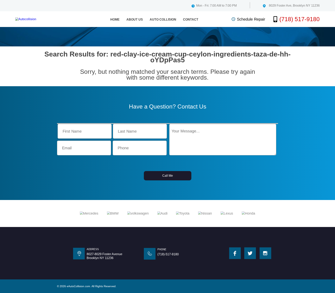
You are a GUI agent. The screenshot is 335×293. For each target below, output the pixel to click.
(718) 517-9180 (299, 19)
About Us (134, 19)
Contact (190, 19)
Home (115, 19)
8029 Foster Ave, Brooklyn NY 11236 (294, 5)
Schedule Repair (251, 19)
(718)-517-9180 (168, 254)
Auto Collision (163, 19)
